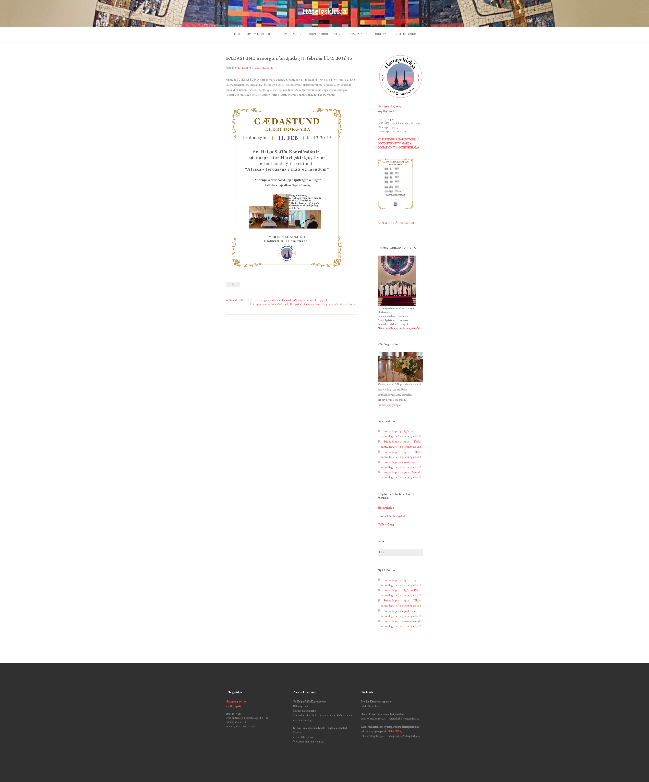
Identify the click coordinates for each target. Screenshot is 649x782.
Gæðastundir (357, 34)
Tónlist (380, 34)
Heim (236, 34)
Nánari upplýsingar (389, 405)
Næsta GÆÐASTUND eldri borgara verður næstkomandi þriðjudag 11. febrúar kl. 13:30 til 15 (278, 300)
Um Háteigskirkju (259, 34)
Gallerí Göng (395, 731)
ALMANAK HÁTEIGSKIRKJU (396, 223)
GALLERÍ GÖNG (406, 34)
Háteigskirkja (324, 11)
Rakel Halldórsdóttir (263, 68)
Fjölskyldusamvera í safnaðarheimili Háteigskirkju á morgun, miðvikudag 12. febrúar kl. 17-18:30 (303, 304)
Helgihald (290, 34)
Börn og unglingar (322, 34)
